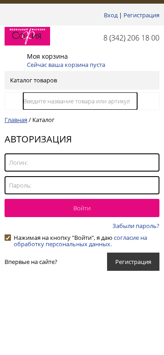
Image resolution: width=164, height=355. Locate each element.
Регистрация (141, 15)
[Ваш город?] (7, 15)
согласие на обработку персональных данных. (80, 240)
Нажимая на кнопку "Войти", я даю (80, 237)
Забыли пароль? (136, 226)
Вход (111, 15)
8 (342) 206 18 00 (131, 38)
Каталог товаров (33, 80)
